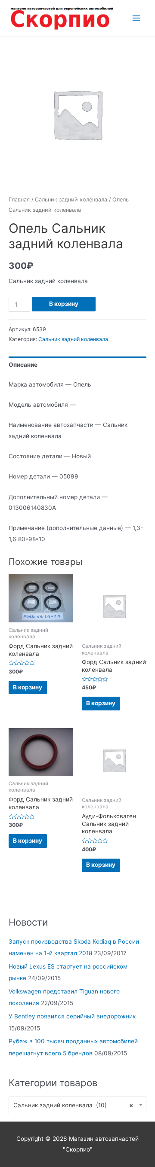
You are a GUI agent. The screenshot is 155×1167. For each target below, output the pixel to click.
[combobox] (77, 1105)
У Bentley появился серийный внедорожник (72, 1016)
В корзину (63, 303)
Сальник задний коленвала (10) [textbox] (73, 1105)
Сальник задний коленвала (71, 199)
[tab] (77, 364)
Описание (23, 364)
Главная (19, 199)
